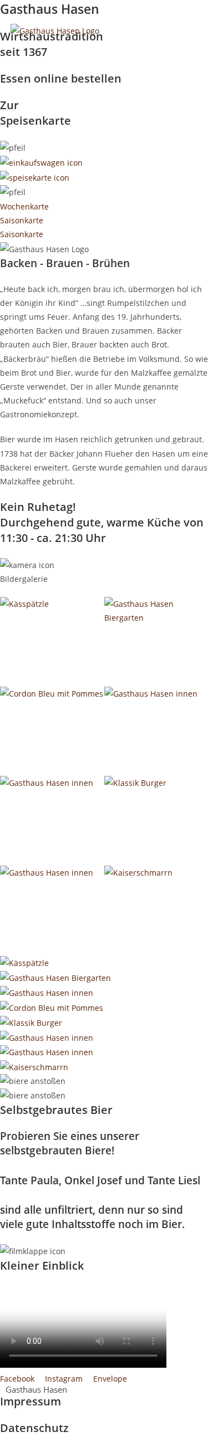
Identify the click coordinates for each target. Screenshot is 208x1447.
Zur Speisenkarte (35, 113)
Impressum (30, 1401)
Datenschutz (34, 1427)
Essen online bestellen (60, 78)
